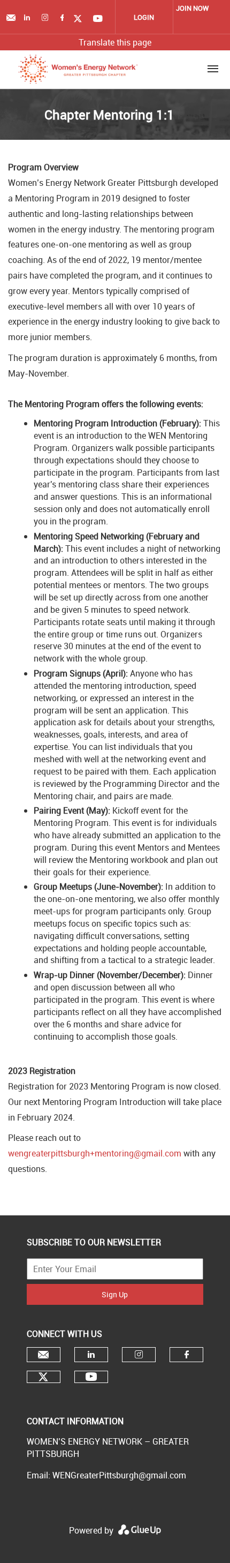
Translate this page (115, 42)
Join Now (192, 8)
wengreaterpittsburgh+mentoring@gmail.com (94, 1153)
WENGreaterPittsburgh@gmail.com (119, 1475)
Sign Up (115, 1294)
